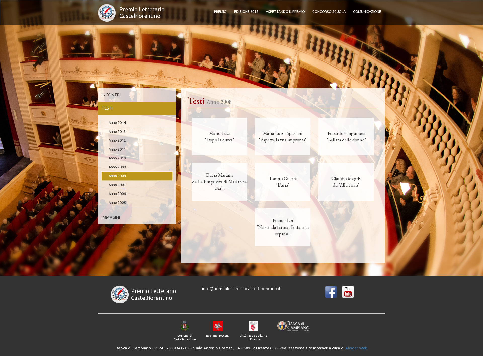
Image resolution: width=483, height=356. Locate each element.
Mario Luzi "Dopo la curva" (219, 136)
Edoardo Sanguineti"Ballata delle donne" (346, 136)
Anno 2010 (117, 158)
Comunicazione (367, 12)
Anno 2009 (117, 167)
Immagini (111, 217)
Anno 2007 (117, 185)
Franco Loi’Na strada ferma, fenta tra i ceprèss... (283, 227)
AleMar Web (356, 348)
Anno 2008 (117, 176)
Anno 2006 (117, 194)
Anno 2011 (117, 149)
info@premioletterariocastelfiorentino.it (241, 288)
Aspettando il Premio (285, 12)
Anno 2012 (117, 140)
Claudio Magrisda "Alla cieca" (346, 182)
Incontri (111, 94)
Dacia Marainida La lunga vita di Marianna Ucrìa (219, 181)
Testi (107, 108)
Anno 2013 (117, 132)
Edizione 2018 (246, 12)
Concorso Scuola (329, 12)
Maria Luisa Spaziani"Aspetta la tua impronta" (282, 136)
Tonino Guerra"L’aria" (283, 182)
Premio (220, 12)
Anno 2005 (117, 203)
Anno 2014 (117, 123)
